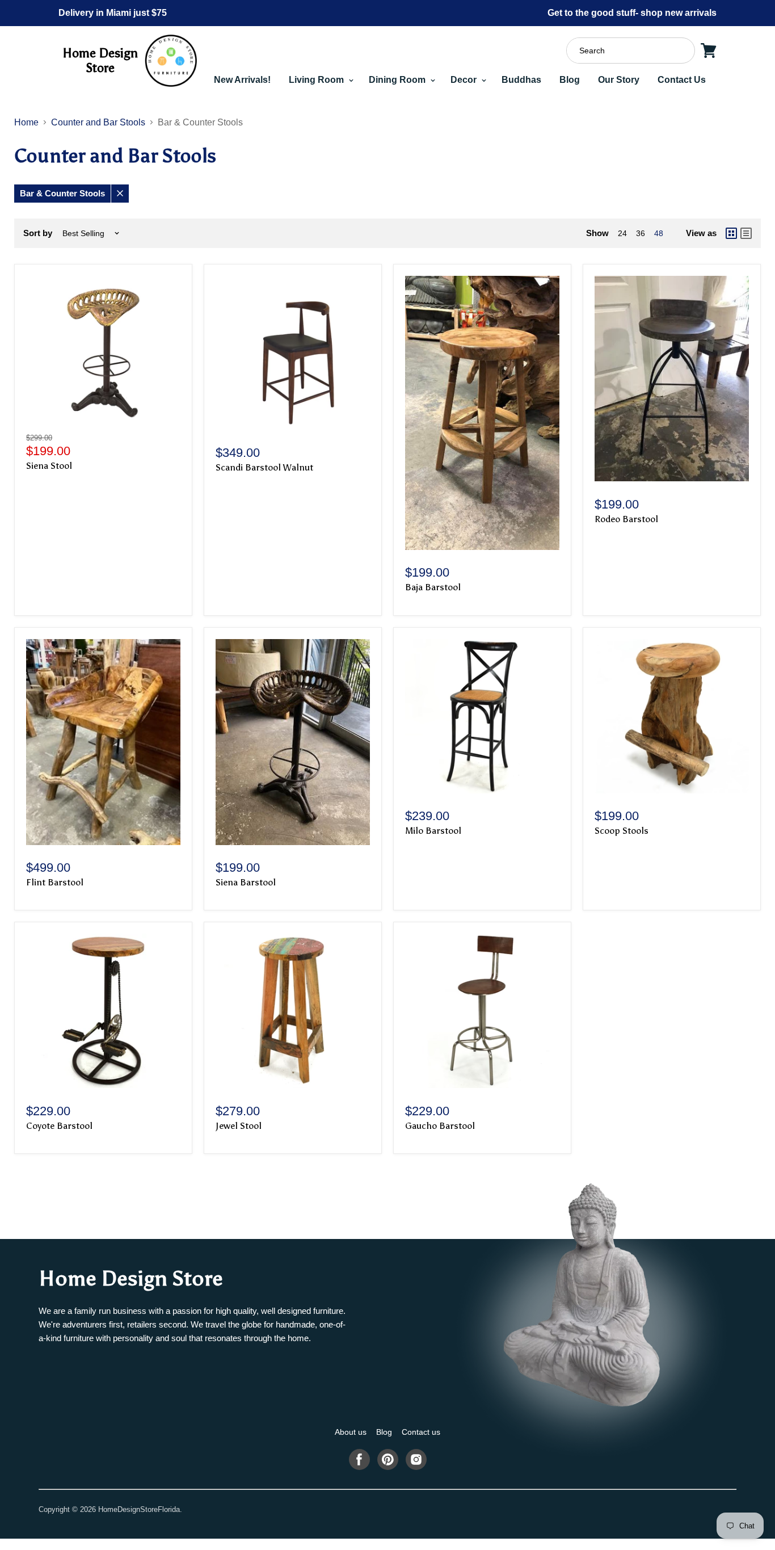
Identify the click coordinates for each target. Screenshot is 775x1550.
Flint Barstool (54, 882)
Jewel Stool (239, 1125)
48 (658, 233)
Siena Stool (49, 465)
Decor (464, 80)
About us (351, 1431)
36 (640, 233)
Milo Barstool (433, 830)
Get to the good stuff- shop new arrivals (632, 13)
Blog (569, 80)
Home (26, 122)
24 (622, 233)
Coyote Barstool (59, 1125)
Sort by (37, 233)
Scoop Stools (621, 830)
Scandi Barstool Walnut (264, 467)
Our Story (618, 80)
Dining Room (398, 80)
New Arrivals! (242, 80)
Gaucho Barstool (440, 1125)
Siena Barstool (246, 882)
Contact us (421, 1431)
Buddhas (521, 80)
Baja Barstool (433, 587)
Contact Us (682, 80)
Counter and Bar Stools (98, 122)
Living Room (317, 80)
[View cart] (708, 50)
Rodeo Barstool (626, 519)
